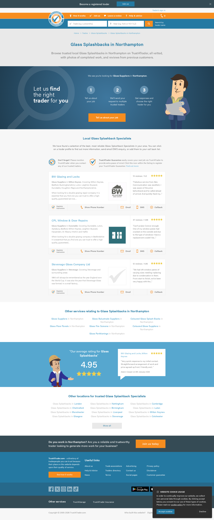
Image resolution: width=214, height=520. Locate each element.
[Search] (149, 24)
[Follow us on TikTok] (76, 489)
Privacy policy (153, 466)
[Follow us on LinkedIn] (69, 489)
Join (125, 3)
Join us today (150, 444)
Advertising (131, 466)
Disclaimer (151, 470)
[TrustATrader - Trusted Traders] (56, 15)
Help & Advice (91, 470)
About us (89, 466)
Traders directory (113, 470)
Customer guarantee (156, 474)
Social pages (131, 474)
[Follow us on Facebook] (51, 489)
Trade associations (113, 466)
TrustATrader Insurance (103, 501)
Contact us (131, 470)
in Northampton (67, 318)
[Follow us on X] (57, 489)
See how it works (64, 474)
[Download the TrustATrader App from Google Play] (140, 489)
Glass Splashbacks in (67, 403)
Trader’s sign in (158, 10)
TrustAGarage (79, 501)
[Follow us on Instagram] (63, 489)
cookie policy (177, 504)
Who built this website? (134, 512)
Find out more (132, 166)
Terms (108, 474)
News (87, 474)
